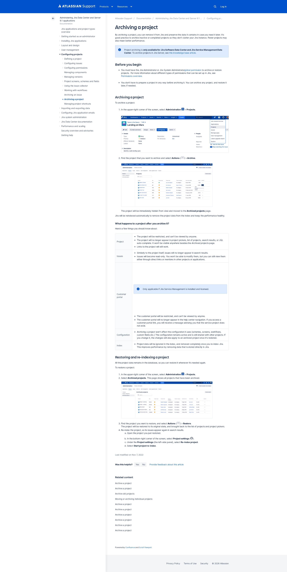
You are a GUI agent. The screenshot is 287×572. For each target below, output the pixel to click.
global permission (192, 70)
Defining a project (72, 58)
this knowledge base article (182, 52)
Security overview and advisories (77, 130)
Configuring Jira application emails (78, 112)
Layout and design (70, 45)
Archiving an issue (73, 94)
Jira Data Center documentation (76, 121)
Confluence (130, 547)
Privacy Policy (173, 563)
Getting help (67, 135)
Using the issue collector (76, 85)
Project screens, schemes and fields (81, 81)
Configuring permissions (75, 67)
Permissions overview (131, 76)
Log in (223, 6)
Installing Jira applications (73, 41)
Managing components (75, 72)
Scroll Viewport (145, 547)
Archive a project (123, 483)
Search (215, 6)
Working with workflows (75, 90)
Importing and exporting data (75, 108)
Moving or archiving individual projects (133, 499)
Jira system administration (74, 117)
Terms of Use (190, 563)
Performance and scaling (73, 126)
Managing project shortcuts (77, 103)
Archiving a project (74, 99)
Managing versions (73, 76)
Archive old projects (124, 493)
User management (70, 50)
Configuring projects (72, 54)
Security (204, 563)
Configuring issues (73, 63)
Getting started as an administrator (78, 36)
